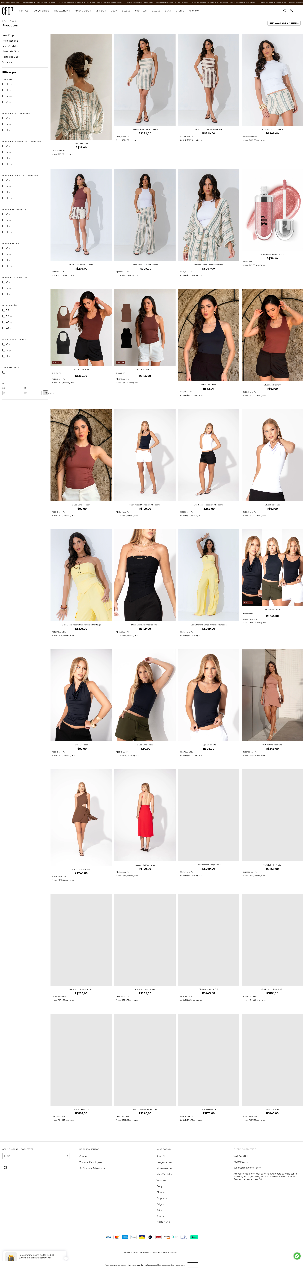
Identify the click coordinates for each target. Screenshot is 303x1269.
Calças (156, 11)
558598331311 (241, 1155)
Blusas (126, 11)
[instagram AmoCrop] (5, 1167)
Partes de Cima (10, 51)
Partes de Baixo (11, 56)
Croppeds (140, 11)
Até (24, 388)
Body (114, 11)
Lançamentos (41, 11)
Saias (168, 11)
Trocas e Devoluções (90, 1162)
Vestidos (101, 11)
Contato (83, 1156)
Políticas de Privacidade (92, 1168)
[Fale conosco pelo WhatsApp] (297, 1256)
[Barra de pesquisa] (284, 11)
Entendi (192, 1265)
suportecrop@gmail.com (247, 1167)
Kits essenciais (62, 11)
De (3, 388)
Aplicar (46, 393)
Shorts (180, 11)
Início (4, 21)
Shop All (23, 11)
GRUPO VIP (194, 11)
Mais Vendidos (83, 11)
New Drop (8, 35)
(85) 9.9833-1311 (242, 1161)
